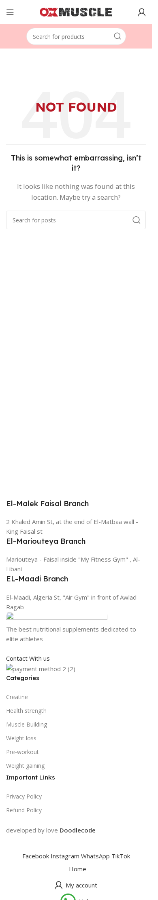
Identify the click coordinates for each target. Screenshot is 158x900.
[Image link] (56, 617)
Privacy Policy (24, 796)
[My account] (142, 12)
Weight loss (21, 738)
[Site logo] (76, 11)
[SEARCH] (117, 36)
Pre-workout (22, 752)
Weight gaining (25, 765)
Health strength (26, 710)
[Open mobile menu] (10, 12)
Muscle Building (26, 724)
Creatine (17, 697)
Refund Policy (24, 810)
